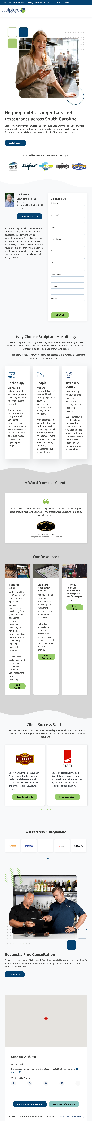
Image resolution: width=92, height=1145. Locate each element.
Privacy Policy (77, 1116)
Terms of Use (63, 1116)
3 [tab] (47, 858)
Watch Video (15, 143)
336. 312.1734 (63, 2)
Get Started (14, 974)
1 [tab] (44, 858)
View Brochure (46, 656)
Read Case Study (25, 797)
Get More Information (64, 1104)
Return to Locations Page (29, 1104)
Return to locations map (14, 2)
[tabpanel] (12, 845)
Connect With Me (29, 216)
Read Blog (74, 607)
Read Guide (17, 686)
